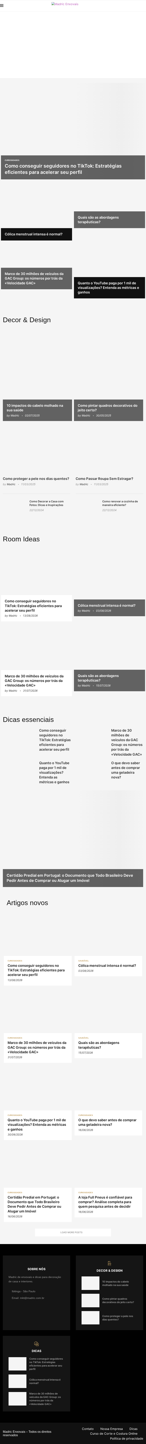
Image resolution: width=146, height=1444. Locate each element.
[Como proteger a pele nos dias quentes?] (36, 449)
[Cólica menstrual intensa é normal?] (36, 210)
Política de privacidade (126, 1438)
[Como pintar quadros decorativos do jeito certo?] (108, 374)
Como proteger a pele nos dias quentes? (36, 479)
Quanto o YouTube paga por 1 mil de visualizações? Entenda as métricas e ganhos (108, 287)
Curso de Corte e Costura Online (113, 1433)
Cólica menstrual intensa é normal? (34, 234)
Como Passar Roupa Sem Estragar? (104, 479)
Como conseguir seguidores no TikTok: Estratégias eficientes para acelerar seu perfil (33, 605)
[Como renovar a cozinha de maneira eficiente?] (87, 507)
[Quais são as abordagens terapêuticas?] (109, 204)
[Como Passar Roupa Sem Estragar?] (109, 449)
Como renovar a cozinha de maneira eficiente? (120, 503)
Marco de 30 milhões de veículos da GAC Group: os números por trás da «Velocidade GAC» (34, 278)
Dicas (133, 1429)
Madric (15, 415)
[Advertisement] (73, 40)
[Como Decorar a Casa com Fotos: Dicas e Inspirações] (14, 507)
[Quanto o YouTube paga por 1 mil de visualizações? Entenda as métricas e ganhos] (109, 264)
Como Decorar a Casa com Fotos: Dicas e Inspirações (46, 503)
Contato (88, 1429)
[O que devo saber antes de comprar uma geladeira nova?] (91, 771)
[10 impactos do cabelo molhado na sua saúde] (37, 374)
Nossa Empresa (111, 1429)
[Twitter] (138, 5)
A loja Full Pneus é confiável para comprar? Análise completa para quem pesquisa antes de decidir (105, 1202)
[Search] (144, 5)
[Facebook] (133, 5)
